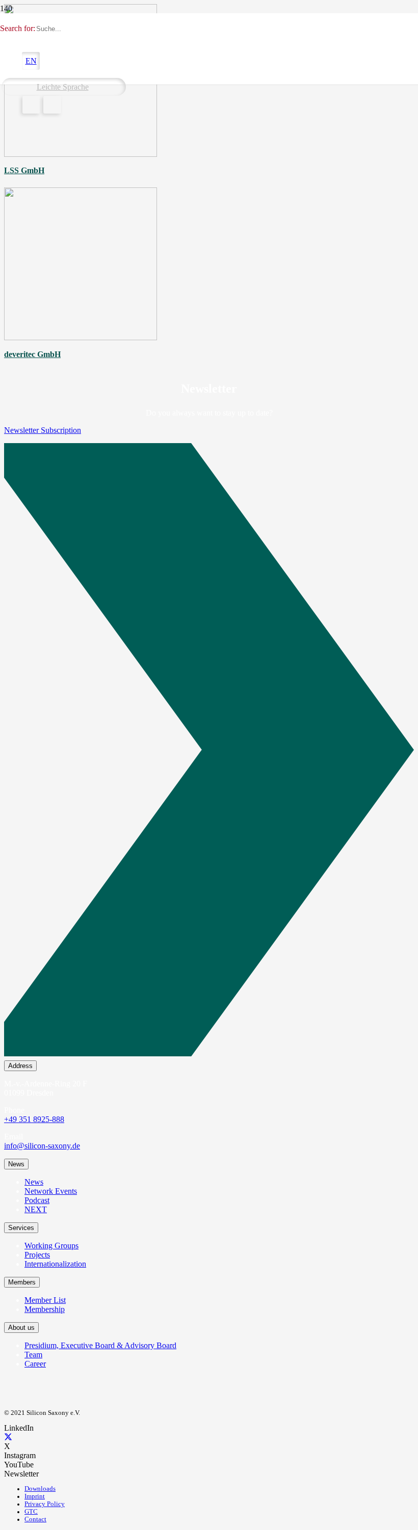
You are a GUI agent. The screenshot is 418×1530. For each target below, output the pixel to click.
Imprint (34, 1496)
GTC (31, 1511)
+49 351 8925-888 (34, 1119)
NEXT (35, 1209)
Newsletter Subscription (42, 430)
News (33, 1182)
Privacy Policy (44, 1504)
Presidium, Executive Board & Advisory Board (100, 1345)
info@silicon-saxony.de (42, 1145)
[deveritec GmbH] (80, 337)
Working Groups (51, 1245)
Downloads (40, 1488)
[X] (8, 1437)
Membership (44, 1309)
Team (33, 1354)
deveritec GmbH (32, 354)
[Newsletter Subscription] (209, 751)
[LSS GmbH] (80, 154)
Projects (37, 1254)
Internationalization (55, 1264)
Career (35, 1363)
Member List (45, 1300)
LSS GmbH (24, 170)
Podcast (36, 1200)
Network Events (50, 1191)
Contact (35, 1519)
